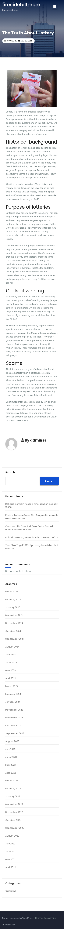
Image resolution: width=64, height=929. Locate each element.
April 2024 (10, 678)
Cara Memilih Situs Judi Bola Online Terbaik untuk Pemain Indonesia (29, 528)
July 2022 (10, 843)
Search (10, 472)
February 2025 (13, 599)
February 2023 (13, 788)
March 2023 (11, 780)
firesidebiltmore (21, 4)
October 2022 (13, 820)
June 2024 (11, 662)
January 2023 (12, 796)
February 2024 (13, 694)
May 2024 (10, 670)
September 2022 (14, 827)
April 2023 (10, 772)
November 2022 (14, 812)
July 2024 (10, 654)
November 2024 (14, 623)
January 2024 (12, 701)
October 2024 (13, 631)
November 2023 (14, 717)
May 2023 (10, 764)
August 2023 (12, 741)
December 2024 (14, 615)
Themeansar (8, 924)
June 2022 (11, 851)
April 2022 (10, 867)
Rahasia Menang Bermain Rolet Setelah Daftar (31, 537)
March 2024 (11, 686)
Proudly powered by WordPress (17, 918)
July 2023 (10, 749)
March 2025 (11, 591)
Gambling (12, 41)
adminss (38, 440)
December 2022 (14, 804)
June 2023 (11, 757)
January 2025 (12, 607)
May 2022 (10, 859)
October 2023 (13, 725)
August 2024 (12, 646)
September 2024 (14, 638)
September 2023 (14, 733)
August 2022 (12, 835)
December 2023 (14, 709)
